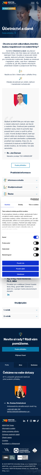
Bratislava (34, 365)
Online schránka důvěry (10, 431)
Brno (20, 365)
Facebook (27, 421)
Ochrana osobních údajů (11, 434)
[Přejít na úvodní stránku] (9, 3)
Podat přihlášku (8, 33)
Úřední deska (7, 437)
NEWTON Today (8, 425)
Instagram (31, 421)
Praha (7, 365)
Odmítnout (20, 274)
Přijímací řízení (20, 355)
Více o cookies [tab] (34, 204)
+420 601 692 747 (13, 409)
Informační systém (8, 428)
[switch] (36, 243)
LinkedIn (8, 294)
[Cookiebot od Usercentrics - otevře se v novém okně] (30, 199)
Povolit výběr (20, 268)
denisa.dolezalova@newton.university (19, 411)
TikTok (38, 421)
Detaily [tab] (20, 204)
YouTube (34, 421)
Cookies (5, 440)
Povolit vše (20, 263)
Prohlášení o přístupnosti (11, 444)
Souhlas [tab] (7, 204)
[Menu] (32, 3)
